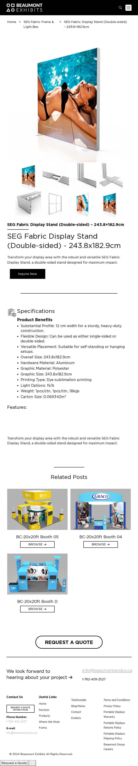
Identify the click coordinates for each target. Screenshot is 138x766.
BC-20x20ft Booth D (37, 601)
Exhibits (76, 718)
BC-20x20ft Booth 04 (100, 537)
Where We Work (49, 721)
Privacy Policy (112, 706)
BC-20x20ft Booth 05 (37, 537)
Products (44, 715)
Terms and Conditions (117, 700)
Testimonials (78, 700)
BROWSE (35, 544)
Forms (43, 727)
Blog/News (78, 706)
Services (44, 709)
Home (11, 22)
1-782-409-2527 (93, 679)
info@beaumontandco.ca (107, 670)
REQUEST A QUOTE (69, 642)
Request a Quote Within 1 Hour (20, 708)
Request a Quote (14, 763)
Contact (76, 712)
